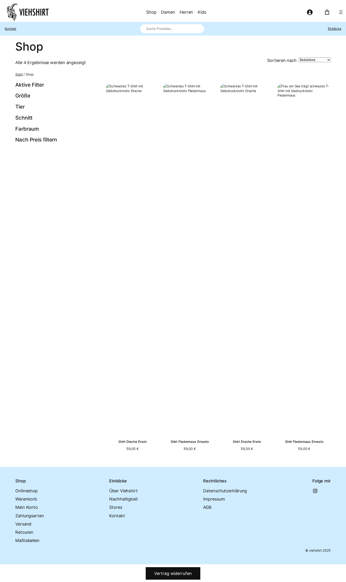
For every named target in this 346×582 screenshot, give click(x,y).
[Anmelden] (309, 12)
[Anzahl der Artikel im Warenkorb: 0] (327, 12)
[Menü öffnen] (341, 12)
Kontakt (10, 29)
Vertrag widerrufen (173, 573)
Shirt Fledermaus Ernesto (190, 442)
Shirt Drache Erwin (132, 442)
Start (19, 74)
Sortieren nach (282, 60)
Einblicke (334, 29)
